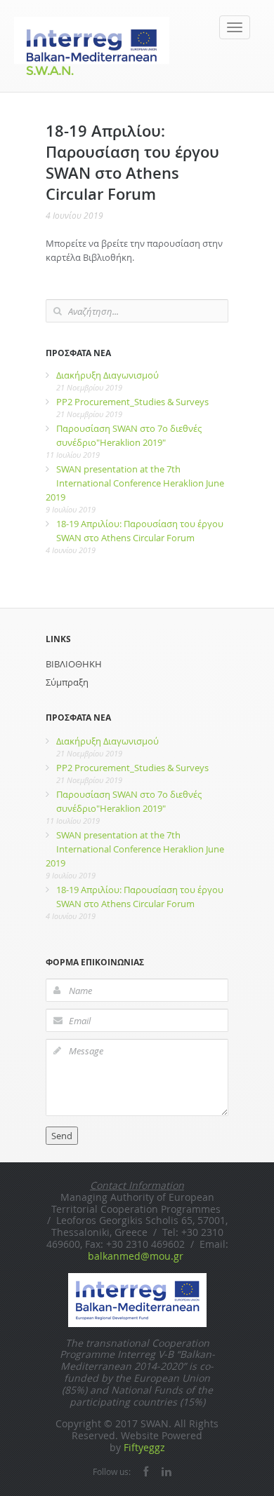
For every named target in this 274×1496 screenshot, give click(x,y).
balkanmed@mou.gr (135, 1256)
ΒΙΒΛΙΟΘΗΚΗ (74, 664)
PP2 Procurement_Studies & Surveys (132, 401)
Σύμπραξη (67, 682)
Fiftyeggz (144, 1447)
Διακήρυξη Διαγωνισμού (107, 375)
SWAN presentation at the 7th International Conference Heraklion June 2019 (135, 483)
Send (61, 1135)
